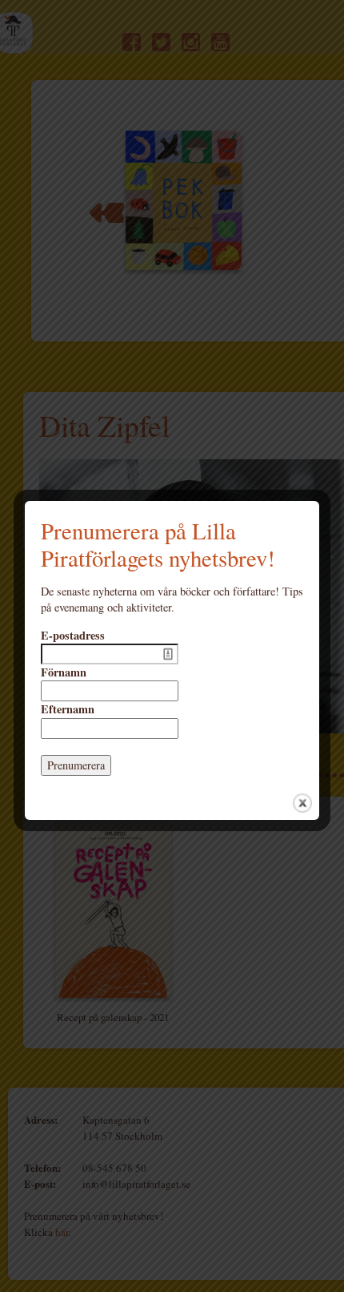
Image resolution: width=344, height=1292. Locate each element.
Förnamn (63, 672)
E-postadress (73, 636)
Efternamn (67, 709)
